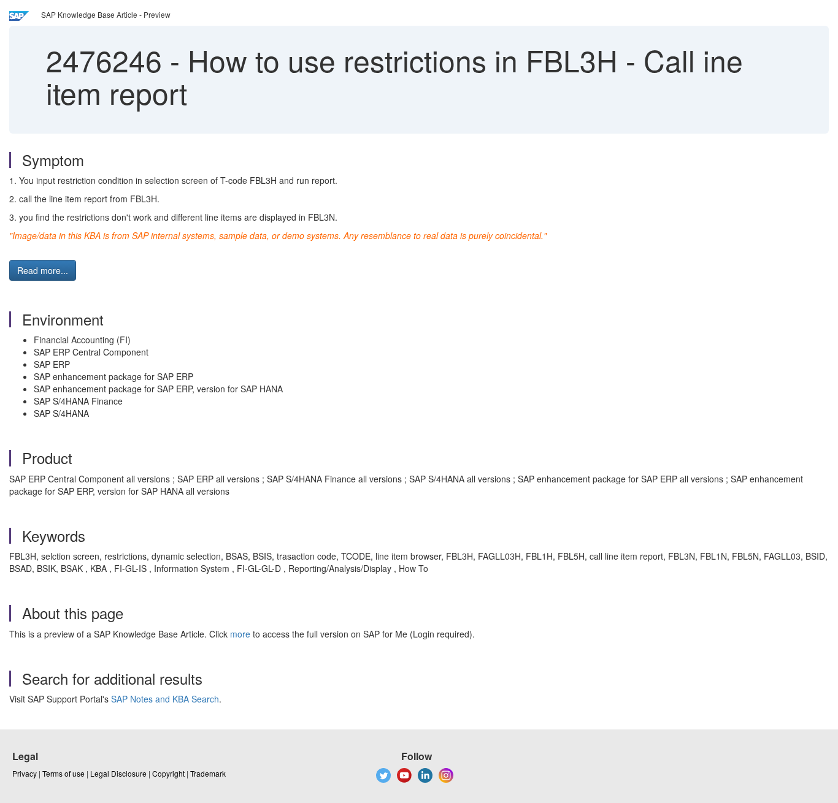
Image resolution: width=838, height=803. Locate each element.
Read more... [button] (42, 270)
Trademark (208, 773)
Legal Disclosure (118, 773)
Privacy (24, 773)
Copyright (168, 773)
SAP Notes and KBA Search (165, 699)
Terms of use (63, 773)
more (240, 634)
